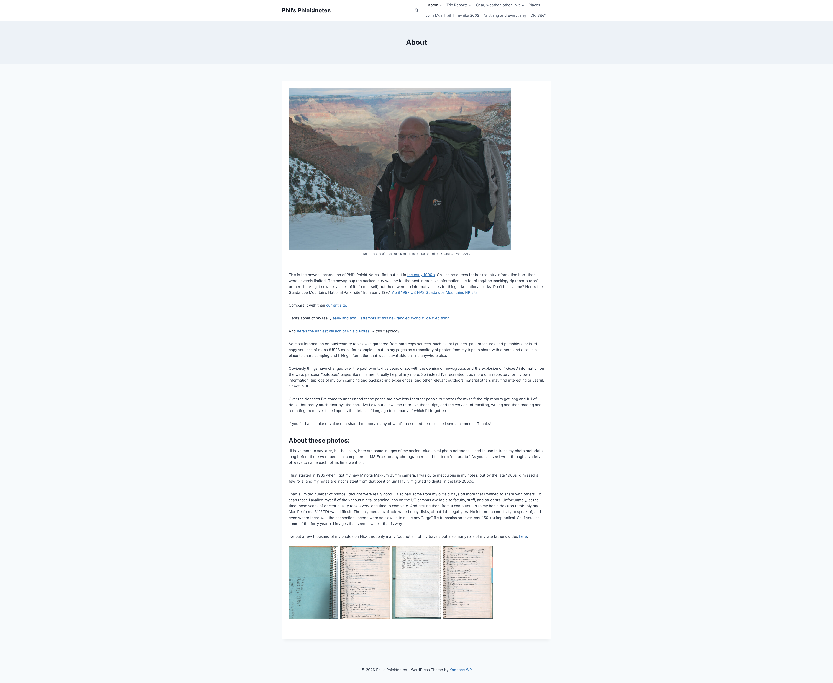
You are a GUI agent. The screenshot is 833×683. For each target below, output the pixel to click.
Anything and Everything (505, 15)
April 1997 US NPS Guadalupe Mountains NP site (435, 292)
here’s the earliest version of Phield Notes (333, 331)
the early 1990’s (421, 275)
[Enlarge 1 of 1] (333, 552)
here (523, 536)
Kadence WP (460, 670)
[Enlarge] (505, 94)
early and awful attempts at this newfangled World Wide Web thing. (392, 318)
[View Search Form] (416, 10)
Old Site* (538, 15)
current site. (336, 305)
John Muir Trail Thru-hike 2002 (452, 15)
